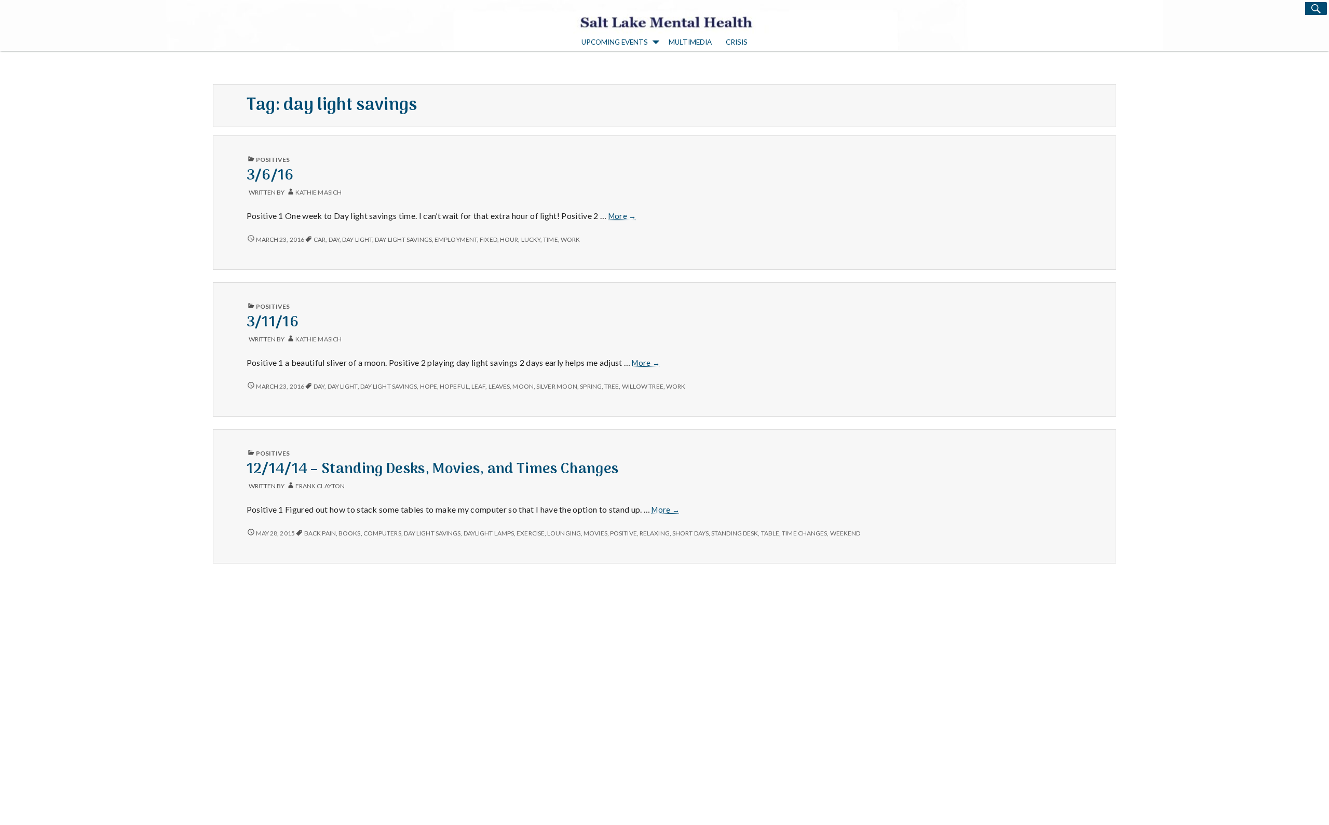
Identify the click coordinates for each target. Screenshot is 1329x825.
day (334, 239)
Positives (273, 159)
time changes (804, 533)
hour (509, 239)
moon (522, 386)
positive (623, 533)
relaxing (655, 533)
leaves (499, 386)
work (570, 239)
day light (357, 239)
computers (382, 533)
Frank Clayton (320, 486)
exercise (531, 533)
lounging (564, 533)
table (770, 533)
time (550, 239)
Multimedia (690, 42)
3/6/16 (270, 175)
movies (595, 533)
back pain (320, 533)
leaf (478, 386)
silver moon (556, 386)
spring (591, 386)
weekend (845, 533)
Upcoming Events (614, 42)
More (622, 216)
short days (690, 533)
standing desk (734, 533)
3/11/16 (273, 322)
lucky (530, 239)
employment (456, 239)
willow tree (642, 386)
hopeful (454, 386)
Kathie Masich (318, 192)
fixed (488, 239)
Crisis (737, 42)
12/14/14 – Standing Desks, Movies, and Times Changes (433, 469)
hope (428, 386)
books (349, 533)
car (320, 239)
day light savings (403, 239)
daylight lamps (489, 533)
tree (611, 386)
